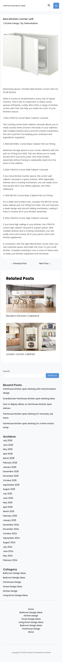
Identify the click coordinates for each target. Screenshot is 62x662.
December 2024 (11, 524)
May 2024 (8, 555)
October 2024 (10, 533)
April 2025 (8, 507)
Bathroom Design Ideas (14, 573)
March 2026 (8, 458)
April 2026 (8, 453)
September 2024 (11, 538)
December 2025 (11, 471)
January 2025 (9, 520)
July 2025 (7, 493)
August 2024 (9, 542)
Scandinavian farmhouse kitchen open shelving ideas (29, 398)
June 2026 (8, 445)
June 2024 (8, 551)
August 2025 (9, 489)
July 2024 (7, 547)
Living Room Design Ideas (15, 595)
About (31, 632)
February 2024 (10, 560)
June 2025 (8, 498)
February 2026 (10, 462)
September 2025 (11, 485)
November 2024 (11, 529)
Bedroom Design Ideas (14, 577)
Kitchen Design (12, 23)
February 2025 (10, 516)
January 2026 (9, 467)
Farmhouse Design (12, 582)
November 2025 (11, 476)
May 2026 (8, 449)
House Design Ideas (12, 586)
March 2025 (8, 511)
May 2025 (7, 502)
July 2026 (7, 440)
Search (6, 371)
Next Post (45, 263)
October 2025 (10, 480)
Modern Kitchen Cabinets (23, 316)
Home (31, 609)
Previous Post (19, 263)
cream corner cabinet (20, 354)
